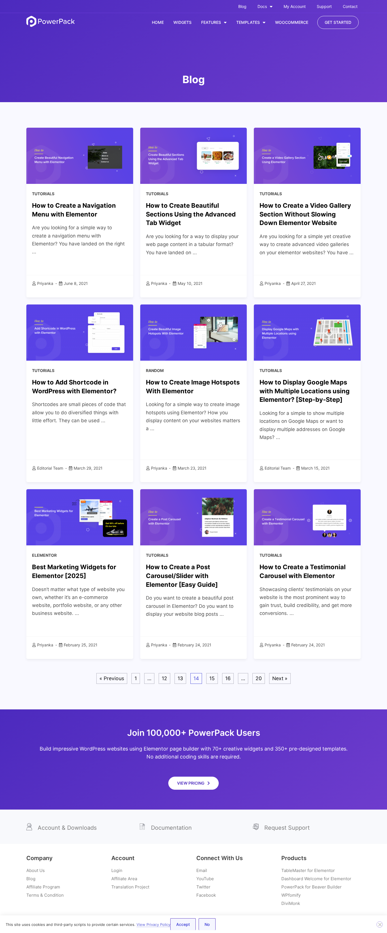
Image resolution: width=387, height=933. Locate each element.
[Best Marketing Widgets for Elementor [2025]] (79, 517)
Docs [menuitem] (262, 6)
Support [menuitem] (324, 6)
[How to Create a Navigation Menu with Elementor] (79, 155)
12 (164, 678)
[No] (380, 924)
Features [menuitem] (211, 22)
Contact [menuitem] (350, 6)
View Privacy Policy (153, 924)
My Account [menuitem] (295, 6)
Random (155, 370)
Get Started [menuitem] (338, 22)
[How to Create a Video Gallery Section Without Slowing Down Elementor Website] (307, 155)
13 (180, 678)
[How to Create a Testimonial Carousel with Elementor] (307, 517)
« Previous (111, 678)
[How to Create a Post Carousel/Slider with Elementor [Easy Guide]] (193, 517)
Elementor (44, 555)
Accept (183, 924)
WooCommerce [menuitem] (291, 22)
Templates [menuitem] (248, 22)
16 (228, 678)
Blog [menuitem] (242, 6)
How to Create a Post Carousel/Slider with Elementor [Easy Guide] (182, 575)
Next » (280, 678)
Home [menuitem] (158, 22)
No (207, 924)
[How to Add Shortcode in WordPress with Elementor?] (79, 332)
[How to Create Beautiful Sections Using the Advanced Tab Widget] (193, 155)
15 (212, 678)
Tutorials (43, 193)
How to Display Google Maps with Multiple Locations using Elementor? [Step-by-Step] (305, 391)
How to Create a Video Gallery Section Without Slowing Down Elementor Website (305, 214)
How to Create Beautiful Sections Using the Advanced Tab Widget (191, 214)
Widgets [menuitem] (182, 22)
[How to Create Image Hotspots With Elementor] (193, 332)
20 (259, 678)
